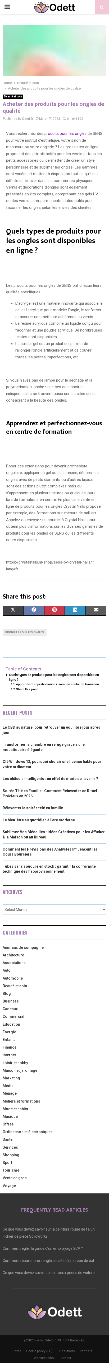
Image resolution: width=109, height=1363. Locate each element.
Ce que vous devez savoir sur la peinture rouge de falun (49, 1229)
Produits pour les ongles (24, 632)
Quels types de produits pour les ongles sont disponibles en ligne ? (54, 677)
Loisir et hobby (15, 1063)
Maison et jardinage (20, 1070)
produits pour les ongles (65, 133)
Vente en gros (15, 1178)
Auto (7, 970)
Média (8, 1086)
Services (10, 1147)
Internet (9, 1055)
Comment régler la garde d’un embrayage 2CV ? (43, 1248)
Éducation (11, 1024)
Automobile (13, 978)
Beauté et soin (13, 96)
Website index (44, 1358)
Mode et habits (15, 1109)
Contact (65, 1358)
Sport (7, 1162)
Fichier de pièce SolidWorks (25, 1236)
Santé (7, 1139)
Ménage (10, 1093)
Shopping (11, 1155)
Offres (8, 1124)
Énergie (9, 1032)
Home (16, 1351)
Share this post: (27, 689)
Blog (7, 993)
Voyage (9, 1186)
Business (11, 1001)
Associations (14, 963)
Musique (10, 1116)
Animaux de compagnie (23, 947)
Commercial (13, 1016)
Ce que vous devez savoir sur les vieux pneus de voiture (49, 1273)
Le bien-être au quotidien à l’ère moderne (39, 820)
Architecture (13, 955)
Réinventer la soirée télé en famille (33, 808)
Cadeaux (10, 1009)
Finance (9, 1047)
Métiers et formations (21, 1101)
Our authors (66, 1351)
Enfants (9, 1040)
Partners (86, 1351)
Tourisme (11, 1170)
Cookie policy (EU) (39, 1351)
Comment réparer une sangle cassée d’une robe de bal (48, 1260)
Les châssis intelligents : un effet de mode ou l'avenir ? (50, 779)
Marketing (11, 1078)
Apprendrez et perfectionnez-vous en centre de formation (57, 684)
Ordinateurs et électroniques (28, 1132)
